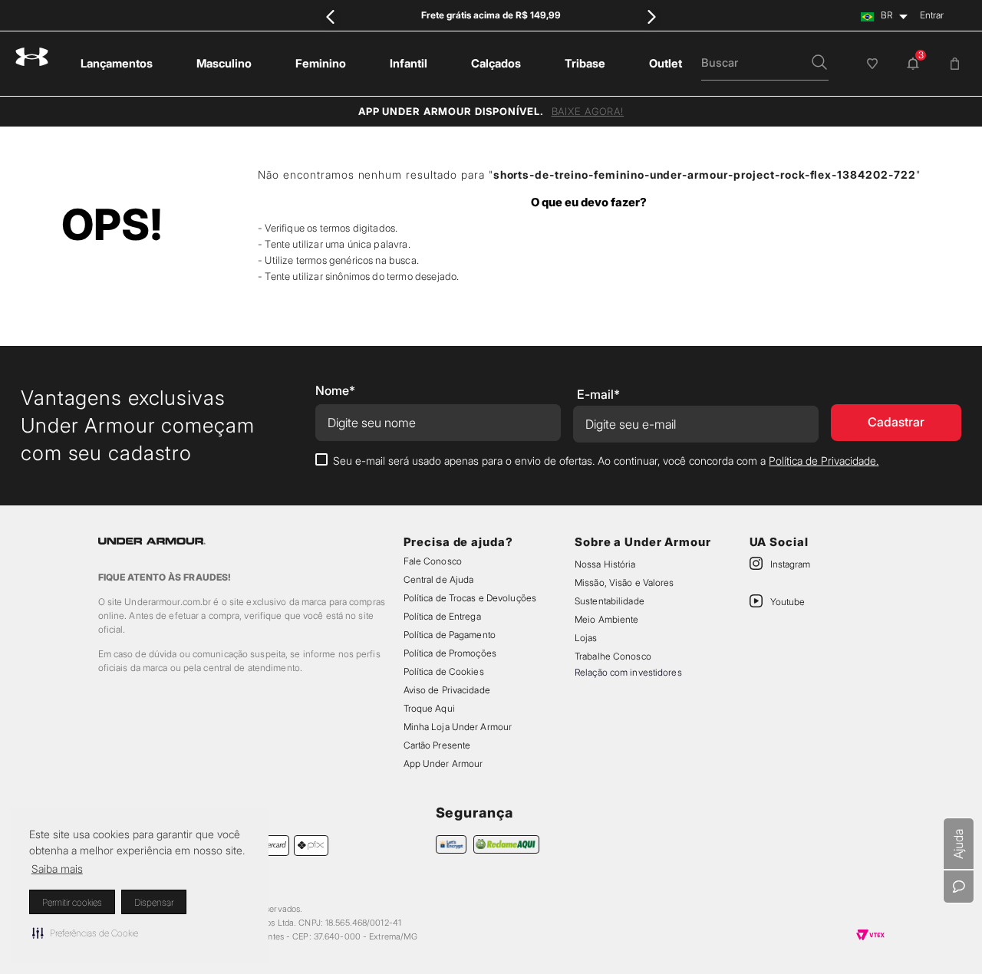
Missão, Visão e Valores (624, 582)
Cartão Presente (437, 745)
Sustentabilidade (609, 601)
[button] (85, 932)
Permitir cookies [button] (72, 902)
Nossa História (605, 564)
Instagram (790, 564)
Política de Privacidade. (823, 460)
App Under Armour (443, 763)
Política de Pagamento (450, 634)
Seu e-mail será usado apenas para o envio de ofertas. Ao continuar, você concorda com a (605, 460)
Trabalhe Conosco (613, 656)
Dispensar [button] (153, 902)
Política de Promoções (450, 653)
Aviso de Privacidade (447, 690)
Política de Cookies (444, 671)
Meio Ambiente (606, 619)
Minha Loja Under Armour (458, 726)
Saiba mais (57, 868)
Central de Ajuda (439, 579)
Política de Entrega (442, 616)
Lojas (586, 637)
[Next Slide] (652, 16)
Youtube (787, 601)
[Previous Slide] (330, 16)
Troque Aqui (429, 708)
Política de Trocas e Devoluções (470, 598)
